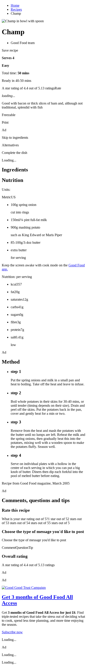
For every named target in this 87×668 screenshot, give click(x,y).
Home (15, 5)
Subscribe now (12, 632)
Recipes (16, 9)
